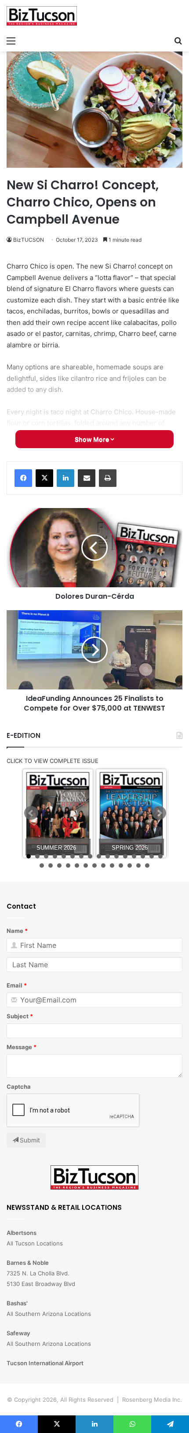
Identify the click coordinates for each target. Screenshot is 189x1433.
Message (19, 1046)
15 (151, 856)
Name (15, 930)
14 (143, 856)
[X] (44, 478)
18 (50, 865)
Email (14, 985)
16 (160, 856)
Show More (92, 439)
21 (77, 865)
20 (68, 865)
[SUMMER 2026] (58, 813)
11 (116, 856)
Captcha (19, 1086)
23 (94, 865)
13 (134, 856)
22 (86, 865)
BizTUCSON (28, 239)
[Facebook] (23, 478)
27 (129, 865)
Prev (31, 813)
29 (147, 865)
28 (138, 865)
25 (112, 865)
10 (107, 856)
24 (103, 865)
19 (59, 865)
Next (159, 813)
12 (125, 856)
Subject (18, 1016)
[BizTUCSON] (42, 16)
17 (42, 865)
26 (121, 865)
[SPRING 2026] (131, 813)
